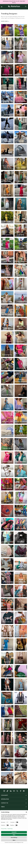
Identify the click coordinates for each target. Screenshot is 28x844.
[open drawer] (1, 6)
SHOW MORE (4, 21)
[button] (14, 795)
